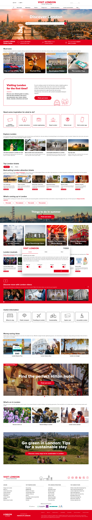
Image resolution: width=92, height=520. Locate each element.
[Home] (13, 8)
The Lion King (28, 488)
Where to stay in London (8, 500)
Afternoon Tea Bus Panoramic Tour (77, 494)
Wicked (27, 495)
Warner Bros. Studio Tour (75, 498)
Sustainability (63, 512)
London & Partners (7, 515)
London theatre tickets (7, 491)
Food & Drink (5, 495)
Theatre (16, 166)
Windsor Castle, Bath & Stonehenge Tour (78, 488)
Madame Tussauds (51, 491)
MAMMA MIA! (28, 489)
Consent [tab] (30, 251)
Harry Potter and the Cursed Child (32, 497)
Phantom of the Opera (30, 491)
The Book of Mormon (30, 494)
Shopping (5, 498)
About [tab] (62, 251)
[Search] (79, 2)
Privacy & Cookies (86, 512)
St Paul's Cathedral (51, 498)
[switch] (40, 267)
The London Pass (51, 500)
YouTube (72, 478)
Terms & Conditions (77, 512)
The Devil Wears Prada (30, 492)
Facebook (87, 478)
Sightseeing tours (6, 494)
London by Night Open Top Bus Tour (77, 491)
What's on (5, 489)
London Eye (50, 488)
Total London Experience (75, 492)
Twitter (84, 478)
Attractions (7, 166)
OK (61, 271)
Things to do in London (7, 488)
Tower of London (51, 494)
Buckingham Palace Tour (75, 495)
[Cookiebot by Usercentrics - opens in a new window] (64, 248)
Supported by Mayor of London (23, 515)
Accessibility (69, 512)
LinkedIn (80, 478)
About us (48, 512)
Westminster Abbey (52, 497)
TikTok (69, 478)
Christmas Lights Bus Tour (75, 500)
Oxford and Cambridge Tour (75, 497)
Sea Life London (51, 492)
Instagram (76, 478)
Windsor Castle (51, 495)
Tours (12, 166)
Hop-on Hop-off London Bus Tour (76, 489)
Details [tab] (46, 251)
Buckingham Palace (52, 489)
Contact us (43, 512)
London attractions (7, 492)
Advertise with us (55, 512)
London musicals (6, 497)
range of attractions (20, 172)
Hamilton (27, 500)
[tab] (6, 167)
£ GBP (20, 2)
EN (15, 2)
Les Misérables (29, 498)
